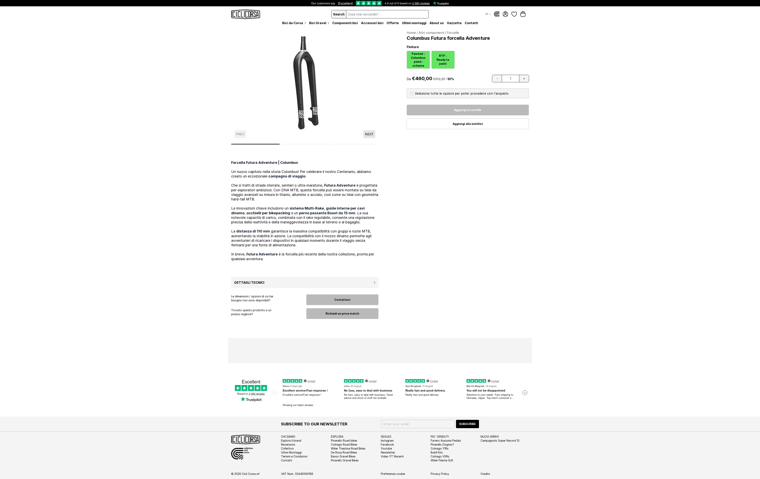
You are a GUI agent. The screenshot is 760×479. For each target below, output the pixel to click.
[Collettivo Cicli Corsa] (497, 14)
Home (411, 33)
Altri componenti (431, 33)
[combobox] (387, 14)
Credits (485, 473)
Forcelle (453, 33)
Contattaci (342, 299)
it (487, 14)
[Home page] (245, 14)
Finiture (413, 47)
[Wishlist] (514, 14)
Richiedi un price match (342, 313)
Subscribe (467, 424)
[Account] (505, 14)
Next (369, 134)
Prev (240, 134)
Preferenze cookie (393, 473)
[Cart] (523, 14)
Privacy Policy (440, 473)
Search (339, 14)
